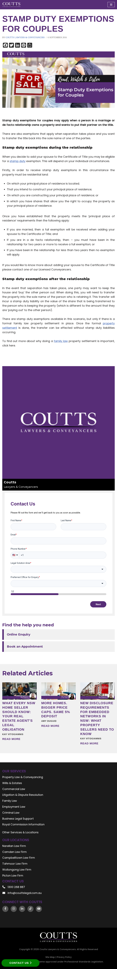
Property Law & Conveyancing (22, 777)
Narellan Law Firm (14, 846)
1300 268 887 (16, 887)
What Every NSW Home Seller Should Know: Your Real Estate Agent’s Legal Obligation (18, 716)
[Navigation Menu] (111, 4)
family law (61, 341)
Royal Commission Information (23, 824)
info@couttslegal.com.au (25, 893)
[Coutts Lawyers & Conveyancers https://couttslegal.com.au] (11, 4)
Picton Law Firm (12, 875)
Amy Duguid (49, 721)
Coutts (21, 484)
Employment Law (13, 807)
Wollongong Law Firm (16, 869)
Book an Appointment (25, 646)
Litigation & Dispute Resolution (22, 795)
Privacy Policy (64, 957)
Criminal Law (11, 813)
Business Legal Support (18, 818)
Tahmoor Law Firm (14, 864)
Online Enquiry (18, 634)
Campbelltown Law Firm (18, 858)
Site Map (50, 957)
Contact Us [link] (19, 962)
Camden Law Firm (14, 852)
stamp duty (17, 161)
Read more (11, 739)
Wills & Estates (12, 783)
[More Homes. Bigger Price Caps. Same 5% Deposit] (58, 691)
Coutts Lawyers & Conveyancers (25, 37)
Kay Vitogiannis (12, 734)
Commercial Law (13, 789)
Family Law (9, 801)
